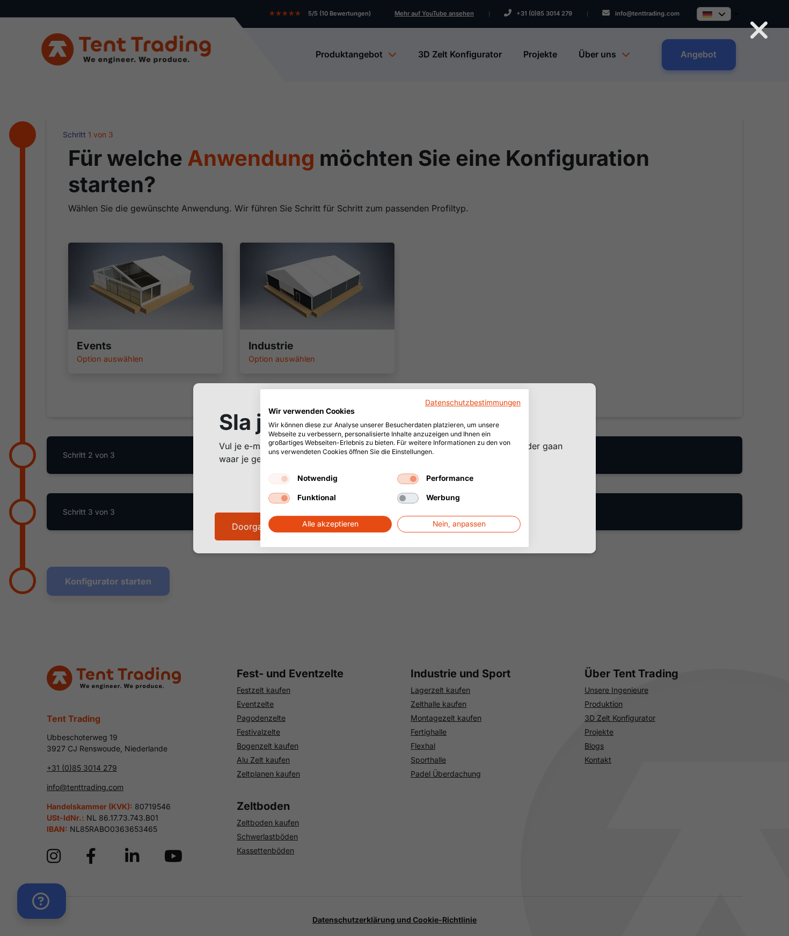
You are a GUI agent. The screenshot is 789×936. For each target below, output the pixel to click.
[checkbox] (279, 478)
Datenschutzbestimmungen (473, 402)
